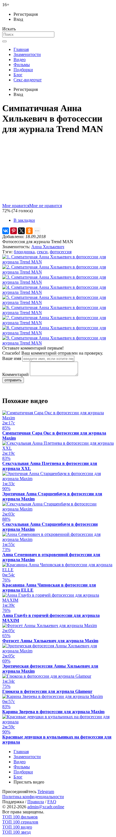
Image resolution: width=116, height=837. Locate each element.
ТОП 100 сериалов (20, 822)
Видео (20, 59)
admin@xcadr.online (45, 806)
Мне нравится (15, 205)
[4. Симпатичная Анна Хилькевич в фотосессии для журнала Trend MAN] (58, 292)
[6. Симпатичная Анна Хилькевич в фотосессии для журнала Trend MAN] (58, 312)
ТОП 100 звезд (16, 832)
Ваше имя (11, 358)
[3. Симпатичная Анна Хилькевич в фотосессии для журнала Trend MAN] (58, 282)
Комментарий (15, 374)
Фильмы (22, 64)
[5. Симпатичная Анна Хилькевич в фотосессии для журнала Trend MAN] (58, 302)
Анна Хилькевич (47, 246)
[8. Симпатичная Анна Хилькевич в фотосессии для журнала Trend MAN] (58, 332)
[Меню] (4, 41)
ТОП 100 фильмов (20, 816)
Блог (18, 74)
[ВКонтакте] (5, 230)
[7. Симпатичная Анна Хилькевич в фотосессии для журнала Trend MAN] (58, 322)
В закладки (24, 220)
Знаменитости (27, 54)
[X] (21, 230)
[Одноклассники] (29, 230)
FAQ (51, 801)
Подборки (23, 69)
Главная (21, 49)
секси (42, 251)
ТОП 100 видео (17, 827)
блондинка (24, 251)
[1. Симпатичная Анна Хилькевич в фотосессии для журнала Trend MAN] (58, 261)
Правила (35, 801)
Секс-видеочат (28, 79)
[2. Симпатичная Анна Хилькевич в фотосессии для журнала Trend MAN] (58, 272)
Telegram (45, 791)
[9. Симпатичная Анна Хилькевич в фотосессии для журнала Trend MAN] (58, 343)
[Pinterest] (13, 230)
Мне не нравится (45, 205)
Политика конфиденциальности (33, 796)
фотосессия (61, 251)
